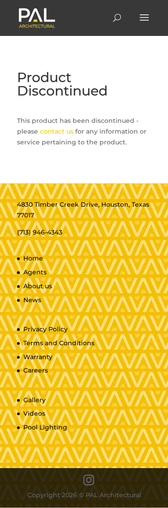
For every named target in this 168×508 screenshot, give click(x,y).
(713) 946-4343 (39, 232)
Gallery (34, 400)
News (32, 300)
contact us (56, 131)
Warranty (37, 357)
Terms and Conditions (59, 343)
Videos (34, 413)
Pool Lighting (45, 427)
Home (33, 258)
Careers (35, 370)
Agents (35, 272)
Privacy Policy (45, 329)
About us (37, 286)
